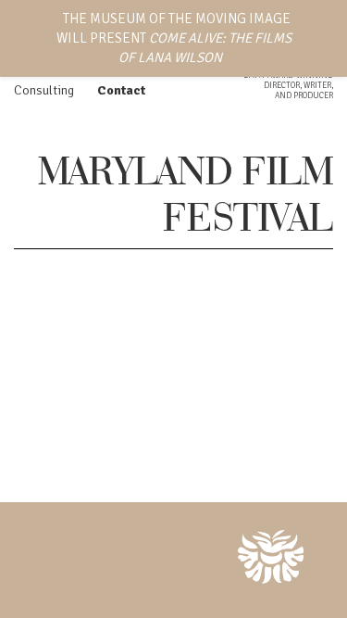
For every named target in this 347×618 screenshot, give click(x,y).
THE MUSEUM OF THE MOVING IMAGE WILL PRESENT (173, 38)
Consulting (44, 90)
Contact (121, 90)
